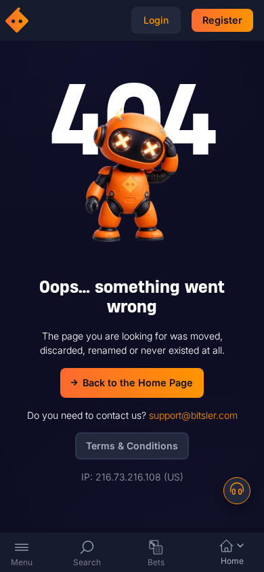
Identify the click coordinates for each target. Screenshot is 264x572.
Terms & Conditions (132, 445)
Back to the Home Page (138, 382)
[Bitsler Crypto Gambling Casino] (18, 20)
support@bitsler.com (193, 415)
